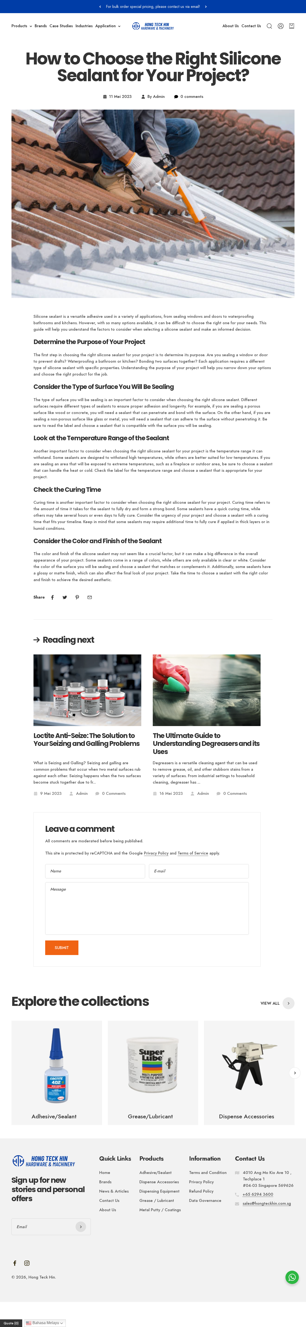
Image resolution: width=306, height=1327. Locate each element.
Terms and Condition (208, 1172)
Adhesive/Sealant (155, 1172)
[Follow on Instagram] (27, 1263)
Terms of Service (193, 853)
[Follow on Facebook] (14, 1263)
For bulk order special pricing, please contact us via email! (153, 6)
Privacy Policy (156, 853)
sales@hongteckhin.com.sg (267, 1203)
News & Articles (114, 1191)
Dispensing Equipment (159, 1191)
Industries (84, 26)
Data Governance (205, 1200)
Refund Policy (201, 1191)
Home (104, 1172)
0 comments (191, 96)
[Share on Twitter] (65, 597)
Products (19, 26)
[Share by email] (89, 597)
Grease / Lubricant (156, 1200)
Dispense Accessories (159, 1182)
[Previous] (100, 6)
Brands (41, 26)
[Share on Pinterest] (77, 597)
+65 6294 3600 (257, 1194)
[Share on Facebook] (52, 597)
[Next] (206, 6)
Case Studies (61, 26)
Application (105, 26)
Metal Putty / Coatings (160, 1210)
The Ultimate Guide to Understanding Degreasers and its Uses (206, 744)
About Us (231, 26)
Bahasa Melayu (45, 1323)
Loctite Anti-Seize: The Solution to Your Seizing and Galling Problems (86, 740)
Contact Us (251, 26)
